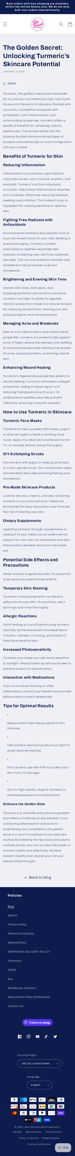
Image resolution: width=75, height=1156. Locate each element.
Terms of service (28, 1138)
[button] (5, 24)
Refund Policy (17, 942)
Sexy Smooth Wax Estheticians (29, 997)
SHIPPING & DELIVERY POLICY (29, 951)
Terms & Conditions (21, 933)
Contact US (15, 1006)
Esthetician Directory (22, 988)
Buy (10, 979)
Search (13, 915)
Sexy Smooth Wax (35, 1127)
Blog (11, 906)
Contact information (39, 1144)
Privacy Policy (17, 924)
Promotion (15, 960)
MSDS (12, 970)
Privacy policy (54, 1132)
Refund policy (34, 1132)
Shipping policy (51, 1138)
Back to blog (40, 877)
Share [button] (12, 83)
